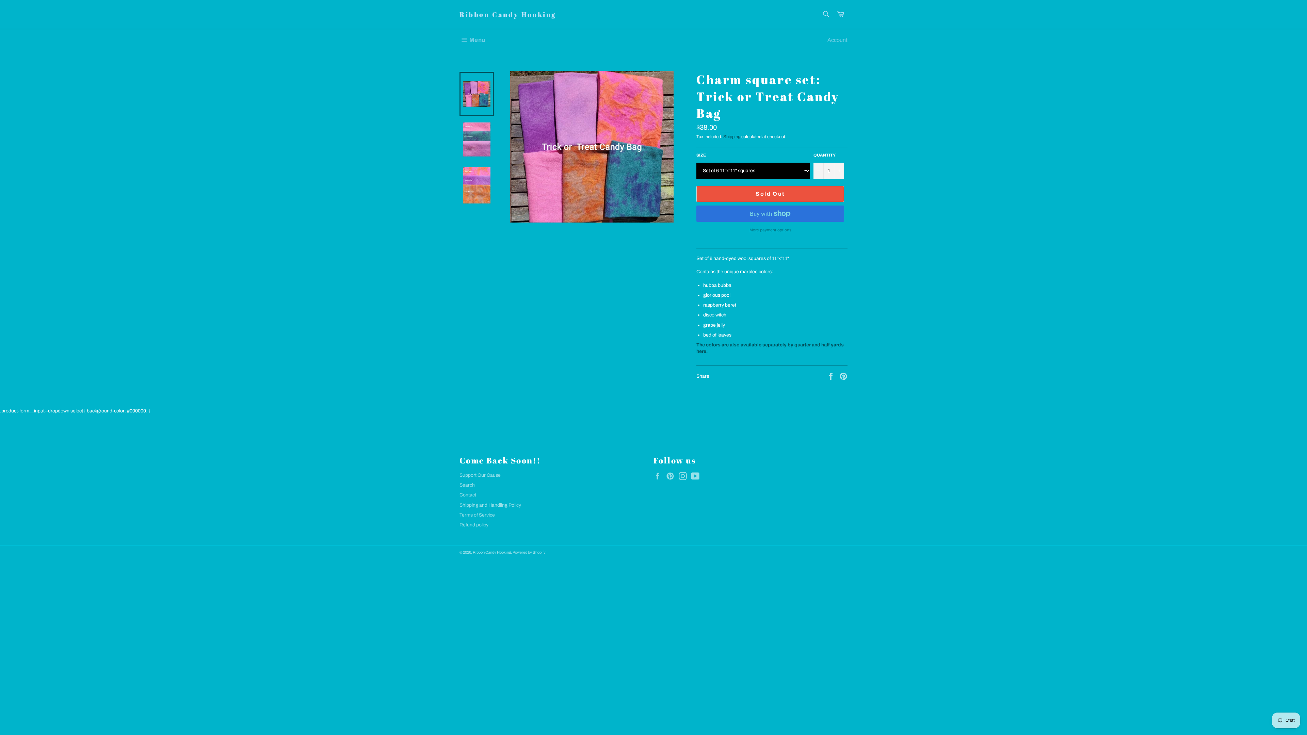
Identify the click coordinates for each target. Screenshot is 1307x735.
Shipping (731, 136)
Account (837, 40)
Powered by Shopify (529, 552)
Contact (467, 494)
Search (467, 485)
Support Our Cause (480, 475)
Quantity (824, 155)
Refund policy (473, 524)
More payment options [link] (770, 230)
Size (701, 155)
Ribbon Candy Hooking (507, 14)
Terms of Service (477, 515)
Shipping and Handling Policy (490, 505)
